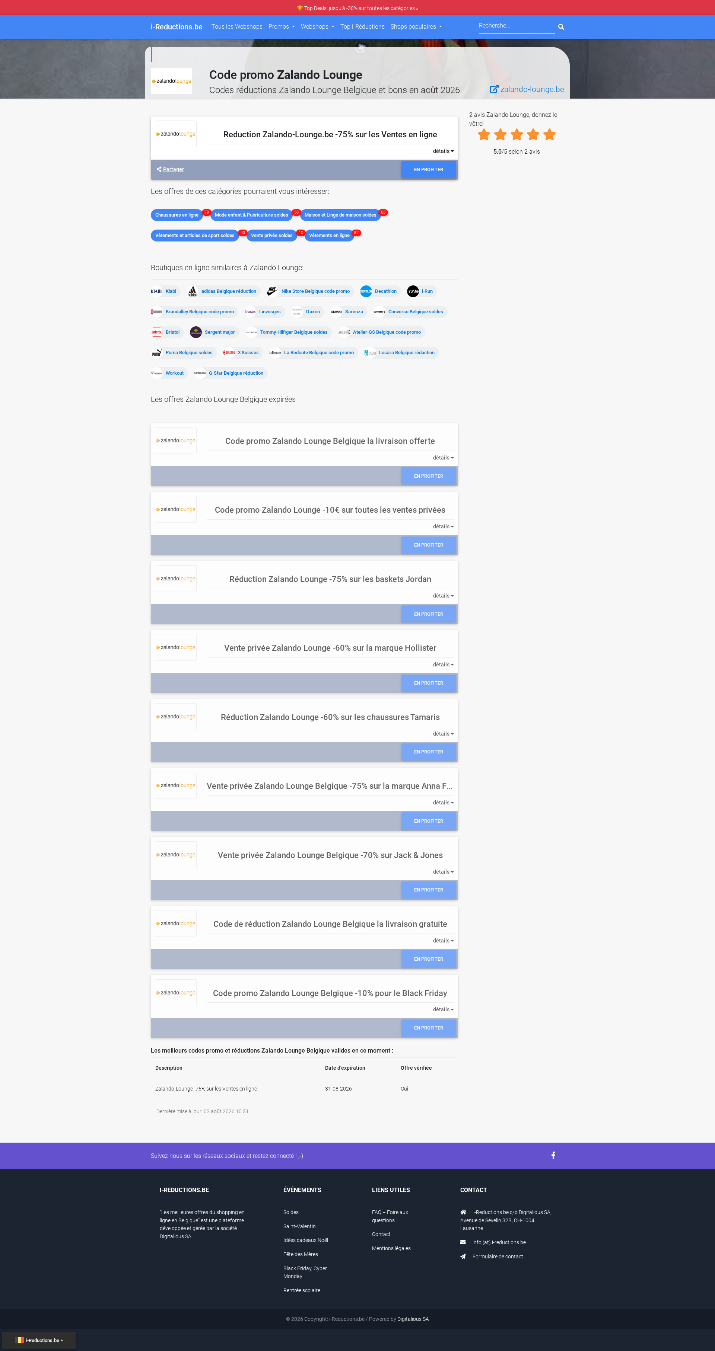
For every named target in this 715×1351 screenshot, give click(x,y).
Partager (173, 169)
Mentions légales (391, 1248)
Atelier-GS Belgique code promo (387, 332)
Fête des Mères (300, 1254)
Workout (175, 373)
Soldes (291, 1212)
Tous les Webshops (237, 26)
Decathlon (386, 291)
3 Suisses (248, 352)
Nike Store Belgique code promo (316, 291)
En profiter (428, 169)
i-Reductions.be (42, 1340)
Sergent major (220, 332)
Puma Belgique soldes (189, 352)
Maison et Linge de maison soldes (340, 215)
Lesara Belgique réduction (407, 352)
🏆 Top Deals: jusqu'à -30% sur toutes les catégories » (357, 8)
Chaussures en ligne (176, 215)
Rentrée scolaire (301, 1290)
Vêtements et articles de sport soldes (195, 235)
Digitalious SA (413, 1319)
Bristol (172, 332)
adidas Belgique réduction (228, 291)
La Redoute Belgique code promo (319, 352)
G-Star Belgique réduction (236, 373)
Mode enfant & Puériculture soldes (251, 215)
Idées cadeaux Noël (305, 1240)
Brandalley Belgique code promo (200, 311)
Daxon (313, 311)
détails (442, 151)
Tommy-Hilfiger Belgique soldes (294, 332)
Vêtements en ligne (329, 235)
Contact (381, 1234)
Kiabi (171, 291)
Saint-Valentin (299, 1226)
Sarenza (354, 311)
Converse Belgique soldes (415, 311)
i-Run (427, 291)
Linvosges (270, 311)
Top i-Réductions (362, 26)
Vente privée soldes (272, 235)
